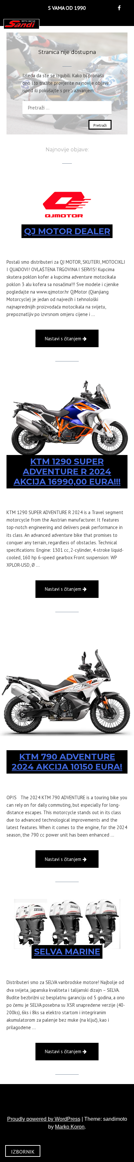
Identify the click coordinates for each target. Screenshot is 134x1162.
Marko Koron (70, 1127)
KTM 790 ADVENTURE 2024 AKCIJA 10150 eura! (67, 762)
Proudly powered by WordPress (43, 1119)
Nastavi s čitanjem (72, 341)
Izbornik (22, 1151)
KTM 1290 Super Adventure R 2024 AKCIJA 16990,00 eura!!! (67, 471)
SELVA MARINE (67, 951)
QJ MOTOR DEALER (67, 231)
